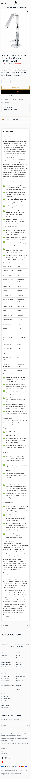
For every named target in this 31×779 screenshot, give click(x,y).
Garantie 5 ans (19, 681)
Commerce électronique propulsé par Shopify (17, 770)
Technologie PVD (5, 676)
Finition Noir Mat (5, 669)
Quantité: (3, 79)
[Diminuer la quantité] (3, 81)
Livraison (18, 683)
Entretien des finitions (6, 683)
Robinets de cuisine (6, 662)
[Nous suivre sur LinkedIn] (10, 758)
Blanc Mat (18, 662)
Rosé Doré (18, 664)
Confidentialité (5, 707)
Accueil (4, 7)
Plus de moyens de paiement (15, 96)
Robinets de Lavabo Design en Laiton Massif (16, 7)
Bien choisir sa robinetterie (7, 685)
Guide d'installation (6, 681)
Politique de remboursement (7, 772)
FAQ (17, 678)
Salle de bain (4, 655)
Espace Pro (4, 701)
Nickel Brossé (19, 658)
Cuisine (3, 658)
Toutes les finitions (20, 667)
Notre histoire (4, 696)
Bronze (18, 660)
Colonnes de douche (6, 660)
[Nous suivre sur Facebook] (2, 758)
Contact (18, 689)
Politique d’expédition (16, 773)
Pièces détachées (20, 676)
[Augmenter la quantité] (8, 81)
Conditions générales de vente (7, 774)
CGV (2, 703)
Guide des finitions (5, 678)
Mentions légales (5, 705)
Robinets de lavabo (6, 664)
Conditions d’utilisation (6, 773)
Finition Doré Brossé (6, 667)
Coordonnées (26, 774)
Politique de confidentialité (19, 772)
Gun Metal (18, 655)
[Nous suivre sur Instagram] (6, 758)
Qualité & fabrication (6, 698)
